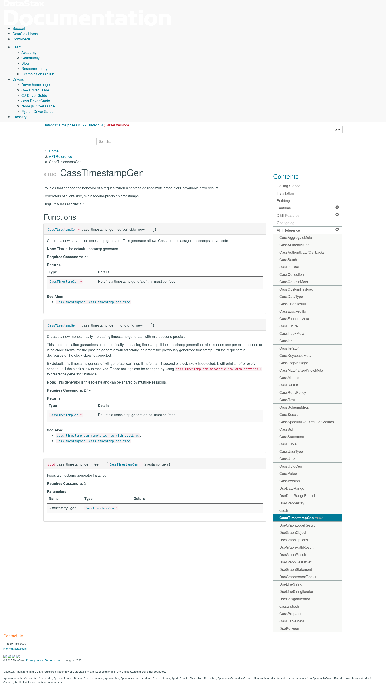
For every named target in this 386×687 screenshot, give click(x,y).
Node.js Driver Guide (38, 106)
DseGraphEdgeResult (297, 525)
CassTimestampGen (62, 229)
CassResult (288, 385)
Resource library (34, 68)
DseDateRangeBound (297, 495)
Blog (25, 63)
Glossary (20, 116)
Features (284, 208)
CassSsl (286, 429)
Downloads (22, 39)
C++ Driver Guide (35, 90)
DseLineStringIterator (296, 591)
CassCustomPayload (296, 289)
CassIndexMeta (291, 333)
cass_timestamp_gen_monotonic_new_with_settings (98, 435)
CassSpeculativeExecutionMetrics (306, 421)
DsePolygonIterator (294, 598)
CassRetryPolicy (292, 392)
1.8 (335, 129)
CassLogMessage (293, 362)
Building (283, 200)
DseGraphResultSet (295, 562)
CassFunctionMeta (294, 318)
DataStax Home (25, 33)
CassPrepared (290, 613)
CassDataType (291, 296)
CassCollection (291, 274)
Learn (17, 47)
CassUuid (287, 458)
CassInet (286, 340)
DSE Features (288, 215)
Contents (286, 176)
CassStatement (291, 436)
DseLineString (290, 584)
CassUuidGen (290, 466)
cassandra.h (289, 606)
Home (54, 151)
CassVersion (289, 480)
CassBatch (288, 259)
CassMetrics (289, 377)
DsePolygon (289, 628)
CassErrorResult (292, 303)
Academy (28, 52)
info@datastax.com (15, 648)
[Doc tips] (10, 656)
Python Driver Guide (37, 111)
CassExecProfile (292, 311)
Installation (285, 193)
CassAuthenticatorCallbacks (302, 252)
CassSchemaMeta (294, 407)
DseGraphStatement (295, 569)
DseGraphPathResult (296, 547)
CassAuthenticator (294, 244)
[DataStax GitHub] (18, 656)
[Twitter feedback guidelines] (14, 656)
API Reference (60, 156)
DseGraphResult (292, 554)
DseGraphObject (292, 532)
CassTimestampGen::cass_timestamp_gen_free (93, 302)
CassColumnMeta (293, 281)
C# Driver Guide (34, 95)
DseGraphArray (291, 503)
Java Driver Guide (35, 100)
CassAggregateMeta (295, 237)
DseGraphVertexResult (297, 576)
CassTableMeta (291, 621)
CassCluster (289, 267)
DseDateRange (291, 488)
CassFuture (288, 326)
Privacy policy (34, 660)
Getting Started (288, 185)
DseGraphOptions (293, 539)
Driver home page (35, 84)
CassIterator (289, 348)
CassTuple (288, 444)
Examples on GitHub (37, 73)
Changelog (285, 222)
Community (30, 57)
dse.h (283, 510)
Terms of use (52, 660)
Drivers (18, 79)
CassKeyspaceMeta (295, 355)
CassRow (287, 399)
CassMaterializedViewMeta (301, 370)
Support (19, 28)
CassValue (288, 473)
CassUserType (291, 451)
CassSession (290, 414)
